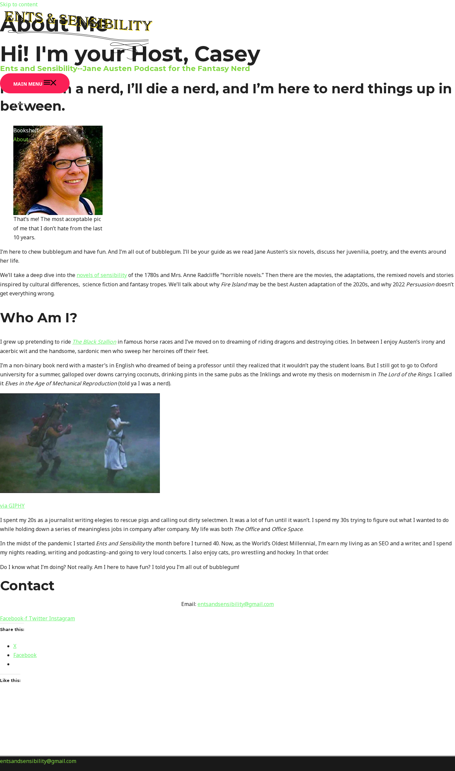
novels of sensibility (102, 275)
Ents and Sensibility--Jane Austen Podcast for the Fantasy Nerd (125, 68)
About (20, 139)
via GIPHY (12, 505)
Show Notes (28, 112)
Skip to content (19, 4)
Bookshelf (26, 130)
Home (20, 103)
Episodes (24, 121)
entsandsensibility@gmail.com (236, 604)
